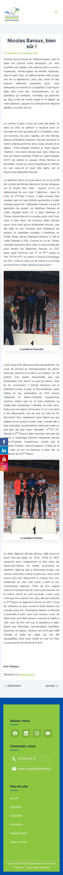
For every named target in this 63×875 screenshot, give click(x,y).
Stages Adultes (18, 833)
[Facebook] (15, 733)
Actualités (15, 807)
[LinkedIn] (26, 733)
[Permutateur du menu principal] (56, 12)
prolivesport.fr (27, 674)
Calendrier (16, 815)
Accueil (14, 798)
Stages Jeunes (18, 841)
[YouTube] (48, 733)
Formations (16, 824)
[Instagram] (37, 733)
